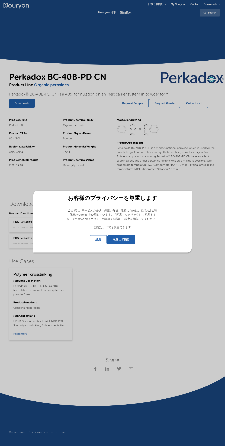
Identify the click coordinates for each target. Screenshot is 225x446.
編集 (98, 239)
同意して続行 (121, 239)
